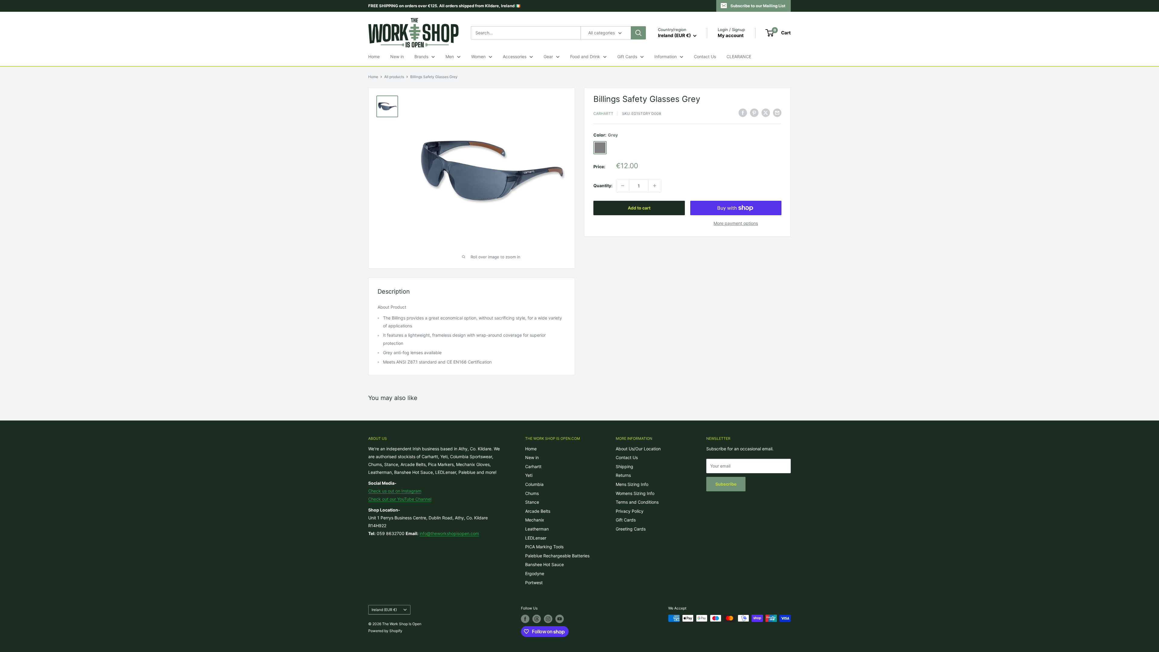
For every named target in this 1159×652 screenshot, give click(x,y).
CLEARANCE (738, 56)
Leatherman (537, 528)
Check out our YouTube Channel (399, 499)
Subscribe (725, 484)
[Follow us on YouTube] (559, 619)
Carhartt (603, 113)
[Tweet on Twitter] (765, 113)
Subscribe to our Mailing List (757, 5)
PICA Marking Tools (544, 546)
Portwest (534, 582)
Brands (421, 56)
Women (478, 56)
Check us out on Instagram (394, 490)
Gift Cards (627, 56)
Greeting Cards (631, 528)
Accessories (514, 56)
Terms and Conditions (637, 502)
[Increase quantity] (654, 185)
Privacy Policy (629, 511)
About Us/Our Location (638, 448)
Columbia (534, 484)
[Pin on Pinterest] (754, 113)
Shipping (624, 466)
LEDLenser (535, 537)
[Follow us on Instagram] (548, 619)
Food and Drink (585, 56)
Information (665, 56)
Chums (532, 493)
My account (731, 35)
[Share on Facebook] (743, 113)
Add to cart (639, 207)
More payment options (736, 223)
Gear (548, 56)
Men (449, 56)
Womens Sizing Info (635, 493)
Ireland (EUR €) (384, 609)
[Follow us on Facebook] (525, 619)
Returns (623, 475)
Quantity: (602, 185)
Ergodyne (534, 573)
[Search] (638, 32)
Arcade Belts (537, 511)
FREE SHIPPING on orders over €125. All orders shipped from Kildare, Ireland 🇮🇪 (444, 5)
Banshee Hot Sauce (544, 564)
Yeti (528, 475)
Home (374, 56)
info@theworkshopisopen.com (449, 533)
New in (397, 56)
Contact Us (705, 56)
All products (394, 76)
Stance (532, 502)
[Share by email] (777, 113)
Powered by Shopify (385, 630)
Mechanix (534, 519)
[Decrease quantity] (622, 185)
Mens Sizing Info (632, 484)
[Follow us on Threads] (536, 619)
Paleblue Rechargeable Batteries (557, 555)
